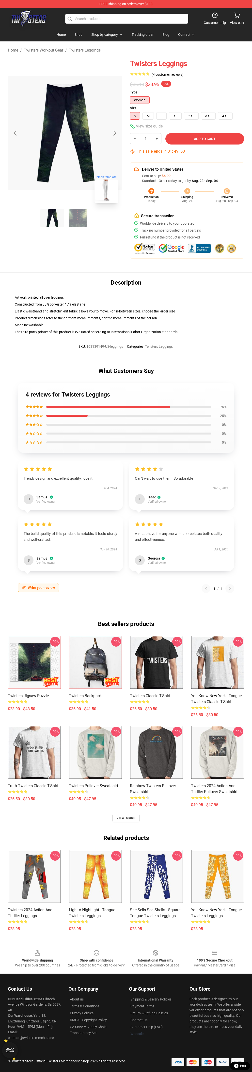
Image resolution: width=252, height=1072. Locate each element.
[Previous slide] (15, 133)
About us (77, 999)
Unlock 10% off (10, 1050)
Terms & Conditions (84, 1006)
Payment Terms (142, 1006)
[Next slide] (114, 133)
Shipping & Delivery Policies (151, 999)
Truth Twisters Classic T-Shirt (33, 785)
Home (13, 50)
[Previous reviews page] (206, 588)
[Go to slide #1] (52, 218)
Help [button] (243, 1066)
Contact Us (138, 1020)
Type (134, 92)
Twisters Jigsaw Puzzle (28, 695)
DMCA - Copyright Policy (88, 1020)
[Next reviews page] (229, 588)
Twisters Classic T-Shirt (150, 695)
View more (126, 818)
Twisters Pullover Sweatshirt (93, 785)
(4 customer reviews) (168, 74)
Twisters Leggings (85, 50)
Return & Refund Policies (149, 1013)
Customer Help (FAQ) (146, 1027)
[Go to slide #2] (78, 218)
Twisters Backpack (85, 695)
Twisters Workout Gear (43, 50)
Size (133, 108)
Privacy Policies (82, 1013)
